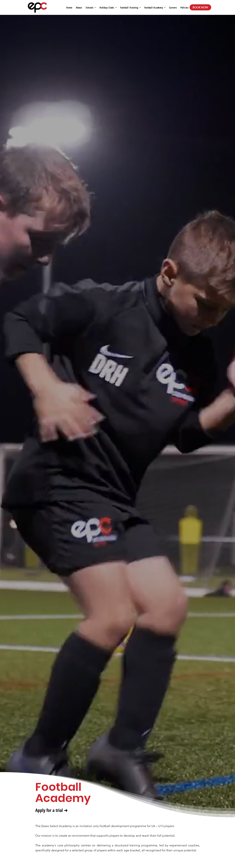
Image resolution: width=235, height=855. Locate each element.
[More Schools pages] (95, 7)
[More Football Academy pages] (165, 7)
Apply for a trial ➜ (51, 810)
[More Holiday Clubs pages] (116, 7)
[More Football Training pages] (140, 7)
